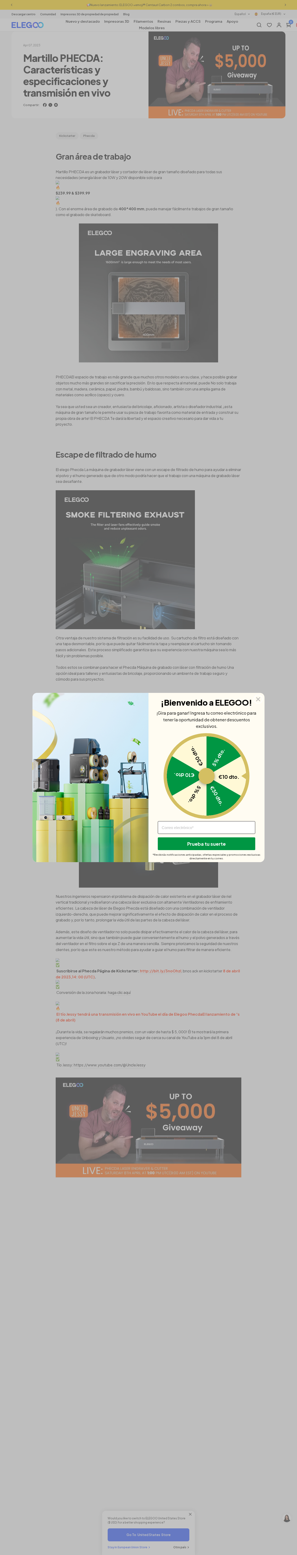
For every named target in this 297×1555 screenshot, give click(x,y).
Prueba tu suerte (206, 844)
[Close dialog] (258, 699)
